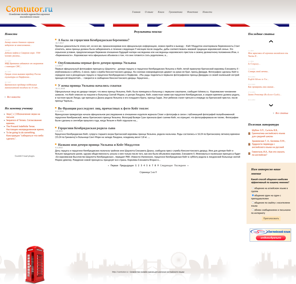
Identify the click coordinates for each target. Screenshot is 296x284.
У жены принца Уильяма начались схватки (89, 85)
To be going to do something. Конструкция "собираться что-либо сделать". (24, 135)
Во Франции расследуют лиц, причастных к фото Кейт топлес (103, 108)
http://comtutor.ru (120, 272)
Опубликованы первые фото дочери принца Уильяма (97, 62)
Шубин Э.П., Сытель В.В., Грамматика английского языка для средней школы (268, 133)
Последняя (180, 165)
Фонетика (192, 11)
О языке (149, 11)
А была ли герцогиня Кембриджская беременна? (94, 39)
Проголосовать (271, 218)
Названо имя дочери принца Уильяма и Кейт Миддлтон (99, 144)
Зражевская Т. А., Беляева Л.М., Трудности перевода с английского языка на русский (269, 144)
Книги (161, 11)
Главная (136, 11)
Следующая (166, 165)
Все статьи (281, 113)
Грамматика (175, 11)
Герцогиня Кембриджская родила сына (86, 127)
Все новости (13, 96)
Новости (207, 11)
